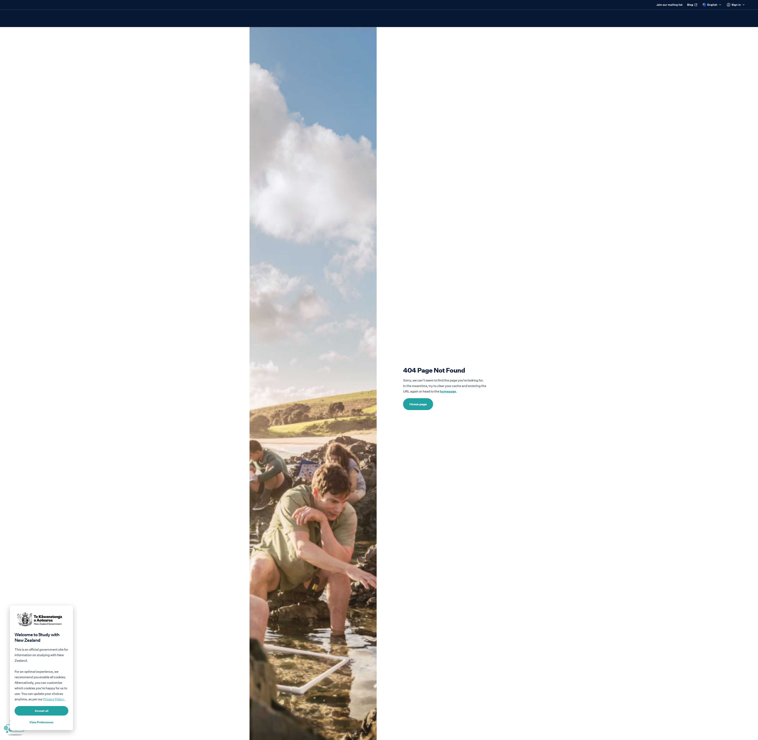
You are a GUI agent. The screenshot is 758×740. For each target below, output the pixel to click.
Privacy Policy (53, 699)
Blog (690, 5)
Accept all (41, 711)
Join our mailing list (669, 5)
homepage (448, 391)
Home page (418, 404)
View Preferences (41, 722)
